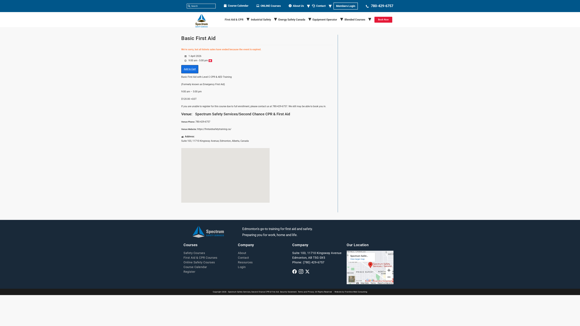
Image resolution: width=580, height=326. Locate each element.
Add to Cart (190, 69)
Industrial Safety (261, 19)
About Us (298, 5)
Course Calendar (238, 5)
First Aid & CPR (234, 19)
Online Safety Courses (199, 262)
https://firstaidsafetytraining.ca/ (214, 129)
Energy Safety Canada (291, 19)
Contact (321, 5)
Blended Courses (355, 19)
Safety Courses (194, 253)
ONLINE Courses (271, 5)
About (242, 253)
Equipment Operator (325, 19)
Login (242, 267)
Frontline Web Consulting (356, 292)
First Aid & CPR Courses (200, 257)
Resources (245, 262)
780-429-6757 (382, 6)
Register (189, 271)
